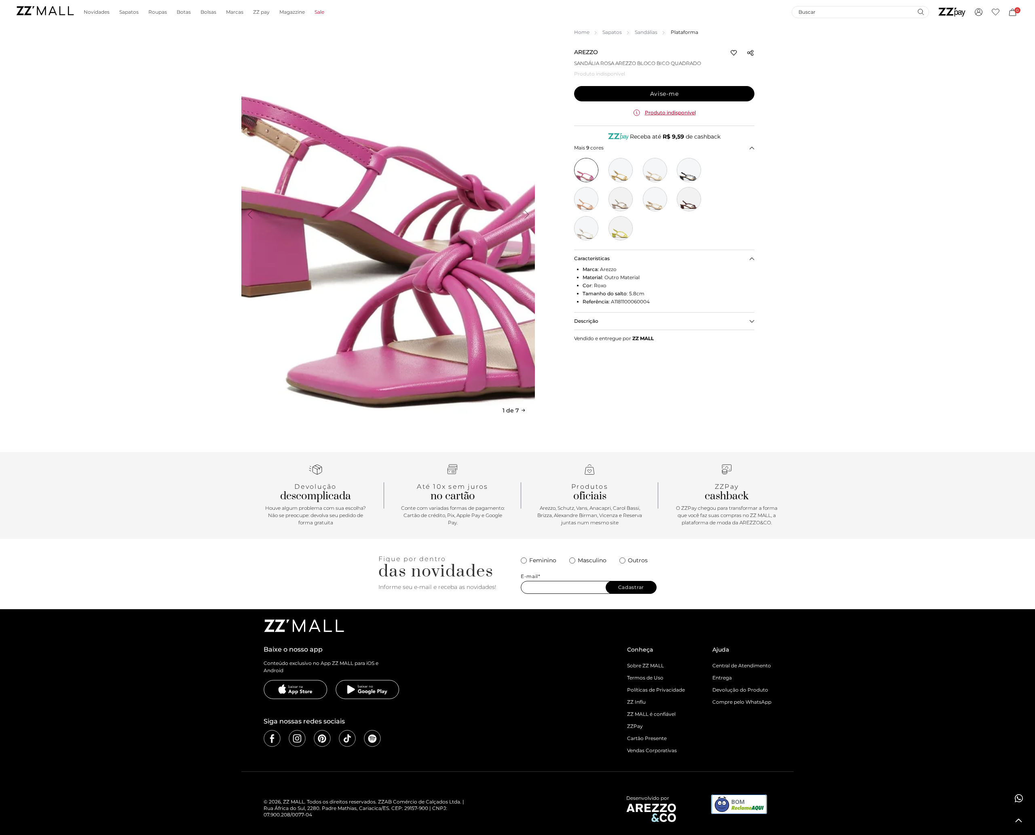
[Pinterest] (322, 738)
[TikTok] (347, 738)
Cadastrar (631, 587)
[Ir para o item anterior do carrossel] (249, 214)
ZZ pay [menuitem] (261, 12)
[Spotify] (372, 738)
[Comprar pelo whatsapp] (1019, 798)
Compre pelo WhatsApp (741, 702)
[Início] (45, 12)
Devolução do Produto (740, 690)
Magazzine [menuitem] (292, 12)
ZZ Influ (636, 702)
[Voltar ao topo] (1019, 820)
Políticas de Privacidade (656, 690)
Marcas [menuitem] (234, 12)
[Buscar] (920, 11)
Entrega (722, 678)
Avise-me (664, 93)
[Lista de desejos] (995, 12)
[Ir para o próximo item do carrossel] (526, 214)
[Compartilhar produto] (750, 53)
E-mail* (531, 576)
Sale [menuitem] (319, 12)
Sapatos (612, 32)
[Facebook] (272, 738)
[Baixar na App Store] (295, 689)
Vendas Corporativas (652, 750)
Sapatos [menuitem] (129, 12)
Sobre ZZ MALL (645, 666)
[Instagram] (297, 738)
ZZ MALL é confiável (651, 714)
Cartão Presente (647, 738)
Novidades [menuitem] (97, 12)
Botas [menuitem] (184, 12)
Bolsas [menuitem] (208, 12)
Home (581, 32)
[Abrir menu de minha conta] (978, 12)
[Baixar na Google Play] (367, 689)
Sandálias (646, 32)
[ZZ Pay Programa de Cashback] (951, 12)
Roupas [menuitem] (157, 12)
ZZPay (635, 726)
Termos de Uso (645, 678)
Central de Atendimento (741, 666)
